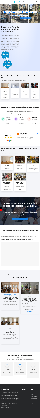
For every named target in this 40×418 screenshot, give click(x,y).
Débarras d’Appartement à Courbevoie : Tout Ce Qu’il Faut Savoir (10, 298)
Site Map (32, 403)
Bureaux (7, 165)
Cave (25, 90)
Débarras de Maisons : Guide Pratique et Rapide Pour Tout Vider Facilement (10, 331)
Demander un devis (34, 398)
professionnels (13, 396)
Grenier (34, 90)
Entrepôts (33, 165)
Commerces (20, 165)
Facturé (21, 117)
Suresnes (25, 239)
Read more (10, 307)
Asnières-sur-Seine (28, 237)
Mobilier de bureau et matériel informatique (20, 184)
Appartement (5, 90)
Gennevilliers (20, 239)
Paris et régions (14, 401)
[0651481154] (1, 210)
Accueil (32, 394)
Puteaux (7, 239)
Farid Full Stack (21, 412)
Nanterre (12, 237)
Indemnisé (34, 117)
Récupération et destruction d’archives (7, 183)
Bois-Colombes (21, 237)
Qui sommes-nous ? (34, 396)
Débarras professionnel (24, 394)
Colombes (16, 237)
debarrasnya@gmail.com (6, 407)
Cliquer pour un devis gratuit (19, 219)
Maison (15, 90)
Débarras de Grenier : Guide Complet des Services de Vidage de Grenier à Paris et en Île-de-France (29, 300)
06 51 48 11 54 (4, 405)
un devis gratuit (14, 398)
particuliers (7, 396)
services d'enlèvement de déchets (9, 294)
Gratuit (8, 117)
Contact (32, 400)
